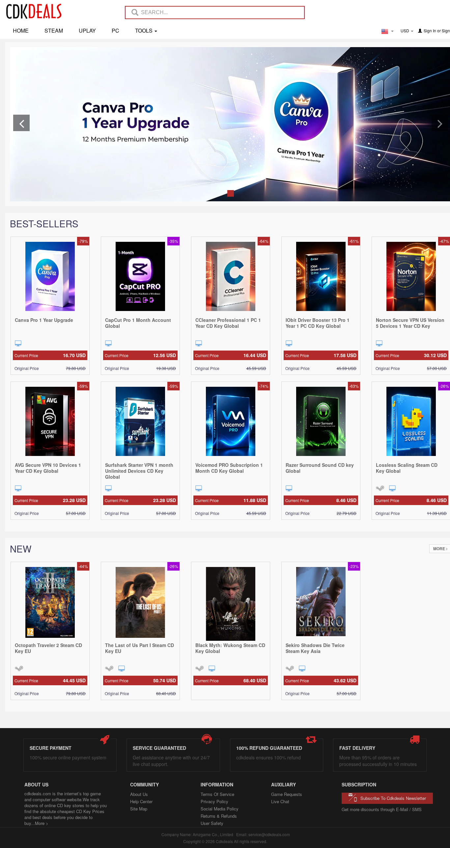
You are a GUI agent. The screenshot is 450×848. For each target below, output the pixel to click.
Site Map (138, 809)
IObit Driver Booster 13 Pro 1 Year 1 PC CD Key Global (318, 323)
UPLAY (87, 30)
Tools (144, 30)
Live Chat (280, 801)
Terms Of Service (217, 794)
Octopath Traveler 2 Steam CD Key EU (48, 648)
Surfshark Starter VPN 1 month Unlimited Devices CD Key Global (139, 471)
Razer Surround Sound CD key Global (320, 468)
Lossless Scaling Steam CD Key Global (406, 468)
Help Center (141, 801)
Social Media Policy (220, 809)
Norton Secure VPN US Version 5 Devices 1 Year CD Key (410, 323)
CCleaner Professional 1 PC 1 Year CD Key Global (228, 323)
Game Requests (286, 794)
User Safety (212, 823)
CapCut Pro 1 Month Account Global (138, 323)
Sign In (430, 30)
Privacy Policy (214, 801)
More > (41, 823)
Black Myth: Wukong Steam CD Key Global (230, 648)
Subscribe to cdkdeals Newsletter (393, 798)
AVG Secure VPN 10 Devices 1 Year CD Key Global (48, 468)
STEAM (53, 30)
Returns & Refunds (219, 816)
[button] (21, 123)
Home (21, 30)
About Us (139, 794)
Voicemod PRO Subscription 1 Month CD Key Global (229, 468)
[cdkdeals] (37, 11)
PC (115, 30)
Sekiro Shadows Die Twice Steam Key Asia (315, 648)
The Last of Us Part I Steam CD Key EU (139, 648)
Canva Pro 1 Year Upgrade (44, 320)
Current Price (50, 355)
